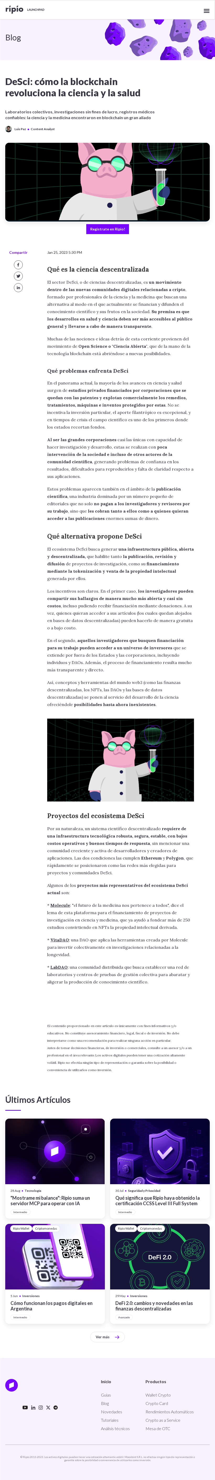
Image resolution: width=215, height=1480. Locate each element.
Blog (105, 1403)
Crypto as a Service (163, 1420)
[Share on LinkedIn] (18, 287)
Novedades (111, 1411)
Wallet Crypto (158, 1394)
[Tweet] (18, 276)
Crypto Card (157, 1403)
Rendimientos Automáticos (170, 1411)
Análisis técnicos (115, 1428)
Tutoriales (110, 1420)
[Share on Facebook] (18, 264)
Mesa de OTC (158, 1428)
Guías (106, 1394)
